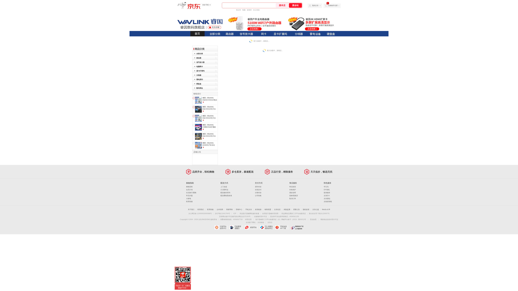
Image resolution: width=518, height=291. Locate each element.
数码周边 (199, 88)
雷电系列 (199, 79)
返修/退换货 (293, 196)
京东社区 (277, 209)
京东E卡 (327, 196)
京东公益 (315, 209)
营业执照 (313, 219)
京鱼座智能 (328, 201)
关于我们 (191, 209)
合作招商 (220, 209)
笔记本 (238, 10)
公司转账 (258, 196)
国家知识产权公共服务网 (297, 227)
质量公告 (296, 209)
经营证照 (248, 219)
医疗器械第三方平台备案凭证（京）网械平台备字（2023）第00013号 (280, 219)
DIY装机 (327, 190)
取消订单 (292, 199)
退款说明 (292, 193)
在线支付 (258, 190)
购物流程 (189, 187)
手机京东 (248, 209)
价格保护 (292, 190)
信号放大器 (200, 62)
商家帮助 (229, 209)
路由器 (198, 58)
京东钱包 (261, 222)
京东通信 (327, 199)
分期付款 (258, 193)
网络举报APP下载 (282, 227)
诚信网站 (251, 227)
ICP (235, 213)
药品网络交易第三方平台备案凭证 (294, 213)
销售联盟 (268, 209)
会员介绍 (189, 190)
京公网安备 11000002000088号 (200, 213)
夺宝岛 (326, 187)
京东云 (269, 222)
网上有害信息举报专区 (267, 227)
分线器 (198, 75)
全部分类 (199, 54)
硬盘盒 (198, 84)
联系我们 (200, 209)
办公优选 (256, 10)
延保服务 (327, 193)
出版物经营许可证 (260, 216)
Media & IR (326, 209)
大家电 (188, 199)
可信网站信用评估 (221, 227)
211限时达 (224, 190)
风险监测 (287, 209)
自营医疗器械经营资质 (270, 213)
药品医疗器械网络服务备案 (249, 213)
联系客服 (189, 201)
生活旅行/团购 (191, 193)
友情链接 (258, 209)
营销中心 (239, 209)
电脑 (244, 10)
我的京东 (315, 5)
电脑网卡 (199, 66)
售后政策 (292, 187)
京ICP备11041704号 (222, 213)
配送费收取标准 (226, 196)
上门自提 (224, 187)
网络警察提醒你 (236, 227)
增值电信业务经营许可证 (329, 219)
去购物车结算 (333, 5)
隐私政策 (306, 209)
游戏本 (249, 10)
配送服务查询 (225, 193)
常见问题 (189, 196)
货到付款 (258, 187)
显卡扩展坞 (200, 71)
